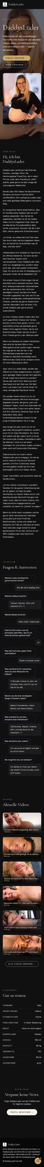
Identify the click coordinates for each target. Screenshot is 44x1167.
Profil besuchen (22, 1112)
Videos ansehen (16, 58)
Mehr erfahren (14, 65)
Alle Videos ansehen (22, 964)
